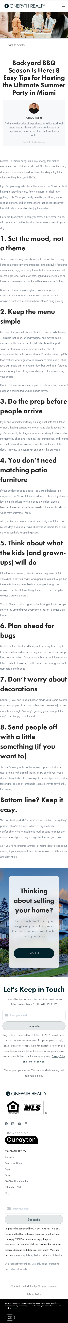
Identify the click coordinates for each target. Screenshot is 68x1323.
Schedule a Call (13, 1187)
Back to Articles (16, 45)
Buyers (8, 1169)
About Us (9, 1157)
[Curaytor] (21, 1143)
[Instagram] (26, 1124)
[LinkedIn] (12, 1124)
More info (16, 1308)
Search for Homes (14, 1163)
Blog (7, 1193)
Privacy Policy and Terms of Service (44, 1255)
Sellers (8, 1175)
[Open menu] (63, 6)
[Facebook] (6, 1124)
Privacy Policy (34, 1294)
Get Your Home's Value (16, 1181)
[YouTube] (19, 1124)
